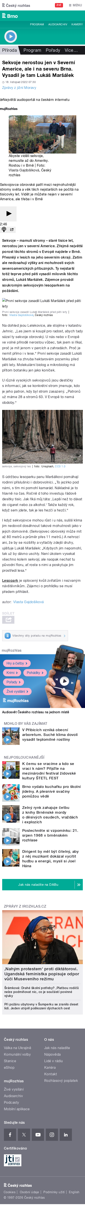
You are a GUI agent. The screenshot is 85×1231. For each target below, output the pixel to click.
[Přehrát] (8, 213)
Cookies (9, 1192)
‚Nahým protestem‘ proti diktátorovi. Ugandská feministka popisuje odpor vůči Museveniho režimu (41, 973)
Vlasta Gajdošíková (24, 170)
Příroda (9, 50)
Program (37, 24)
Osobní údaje (29, 1192)
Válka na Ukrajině (17, 1048)
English (74, 1192)
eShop (9, 1067)
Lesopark (10, 580)
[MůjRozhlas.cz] (8, 109)
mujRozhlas (12, 650)
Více (71, 50)
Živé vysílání (16, 691)
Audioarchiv (57, 24)
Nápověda (52, 1054)
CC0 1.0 (60, 466)
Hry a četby (15, 663)
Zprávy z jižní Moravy (19, 88)
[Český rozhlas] (16, 5)
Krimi (10, 673)
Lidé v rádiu (53, 1061)
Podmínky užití (54, 1192)
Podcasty (11, 1102)
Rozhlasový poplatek (61, 1081)
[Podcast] (4, 230)
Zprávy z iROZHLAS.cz (25, 906)
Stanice (10, 1061)
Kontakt (50, 1074)
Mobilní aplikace (17, 1109)
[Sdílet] (12, 230)
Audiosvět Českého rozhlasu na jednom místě (35, 712)
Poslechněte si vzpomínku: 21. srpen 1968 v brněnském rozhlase (50, 835)
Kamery (77, 24)
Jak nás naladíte (57, 1048)
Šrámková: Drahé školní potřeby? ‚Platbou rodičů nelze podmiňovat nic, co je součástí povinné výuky (41, 992)
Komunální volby (17, 1054)
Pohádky (33, 673)
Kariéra (50, 1067)
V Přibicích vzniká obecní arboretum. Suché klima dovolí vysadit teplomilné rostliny (50, 735)
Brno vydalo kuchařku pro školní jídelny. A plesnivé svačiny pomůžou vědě (51, 791)
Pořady (53, 50)
